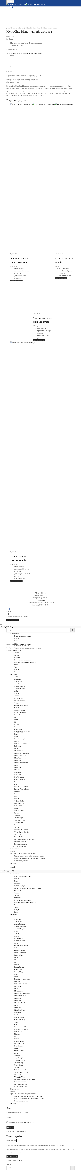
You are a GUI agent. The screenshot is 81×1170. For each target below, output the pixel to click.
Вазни (16, 881)
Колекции (13, 674)
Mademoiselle (18, 751)
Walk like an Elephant (21, 830)
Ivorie (16, 736)
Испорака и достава (21, 861)
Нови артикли (15, 849)
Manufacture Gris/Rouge (22, 753)
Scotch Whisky (19, 810)
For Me (16, 724)
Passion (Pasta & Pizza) (21, 789)
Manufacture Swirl (20, 758)
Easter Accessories (20, 712)
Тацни (16, 893)
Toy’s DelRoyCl (19, 820)
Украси (16, 655)
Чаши (16, 665)
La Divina (17, 746)
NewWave (17, 775)
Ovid (15, 784)
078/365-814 (41, 600)
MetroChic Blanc (31, 28)
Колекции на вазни (20, 844)
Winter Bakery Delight (21, 832)
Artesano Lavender (20, 686)
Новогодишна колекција (22, 876)
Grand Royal (18, 729)
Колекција (22, 28)
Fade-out (13, 851)
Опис (12, 67)
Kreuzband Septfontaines (22, 739)
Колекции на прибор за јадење (24, 839)
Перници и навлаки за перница (25, 662)
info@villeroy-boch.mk (40, 598)
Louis (16, 748)
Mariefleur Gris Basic (21, 763)
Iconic (16, 734)
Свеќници (17, 890)
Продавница (14, 28)
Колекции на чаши (20, 841)
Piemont (16, 794)
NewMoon (17, 772)
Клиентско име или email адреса (17, 1112)
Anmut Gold (18, 681)
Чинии (40, 53)
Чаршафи (17, 657)
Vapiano (16, 827)
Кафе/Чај (17, 883)
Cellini (16, 703)
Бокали (16, 878)
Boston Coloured (19, 700)
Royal (16, 808)
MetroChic (17, 767)
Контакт (13, 863)
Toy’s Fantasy (18, 822)
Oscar (16, 782)
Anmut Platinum (19, 684)
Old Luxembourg (19, 779)
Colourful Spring (19, 710)
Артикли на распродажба (18, 846)
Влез (20, 1160)
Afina (16, 676)
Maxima (16, 765)
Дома (8, 28)
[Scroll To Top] (1, 624)
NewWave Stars (19, 777)
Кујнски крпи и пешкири (22, 660)
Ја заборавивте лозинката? (25, 1122)
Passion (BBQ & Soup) (21, 786)
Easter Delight (18, 715)
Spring (16, 813)
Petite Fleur (17, 791)
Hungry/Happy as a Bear (22, 731)
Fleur (16, 720)
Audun (16, 693)
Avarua (16, 696)
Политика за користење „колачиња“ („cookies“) (30, 858)
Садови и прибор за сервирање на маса (27, 888)
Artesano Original (19, 688)
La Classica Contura (20, 743)
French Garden (19, 727)
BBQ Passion (18, 698)
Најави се (10, 1127)
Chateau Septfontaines (21, 705)
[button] (16, 280)
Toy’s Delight (18, 818)
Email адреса (11, 1141)
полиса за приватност (44, 1152)
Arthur (16, 691)
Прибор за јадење (20, 886)
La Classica (18, 741)
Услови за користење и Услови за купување (29, 856)
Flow (16, 722)
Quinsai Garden (19, 801)
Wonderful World (19, 837)
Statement (17, 815)
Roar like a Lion (19, 803)
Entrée (16, 717)
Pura (15, 796)
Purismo (16, 798)
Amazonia (17, 679)
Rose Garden (18, 806)
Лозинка (9, 1117)
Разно (16, 672)
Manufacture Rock (20, 755)
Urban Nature (18, 825)
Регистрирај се (21, 1131)
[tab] (42, 67)
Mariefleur (17, 760)
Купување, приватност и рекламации (23, 853)
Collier (16, 708)
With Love (17, 834)
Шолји (16, 669)
